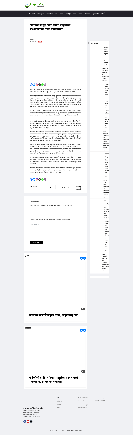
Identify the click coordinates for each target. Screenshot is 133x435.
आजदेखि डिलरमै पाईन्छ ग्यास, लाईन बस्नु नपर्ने (53, 315)
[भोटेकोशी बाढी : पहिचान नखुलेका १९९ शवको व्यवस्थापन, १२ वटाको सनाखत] (96, 49)
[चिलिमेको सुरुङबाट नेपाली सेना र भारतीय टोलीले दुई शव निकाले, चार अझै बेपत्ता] (97, 155)
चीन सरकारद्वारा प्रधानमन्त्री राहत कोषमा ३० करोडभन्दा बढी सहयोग (106, 208)
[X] (39, 84)
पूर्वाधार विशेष (50, 14)
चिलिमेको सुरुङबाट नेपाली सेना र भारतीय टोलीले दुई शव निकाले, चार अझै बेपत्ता (107, 163)
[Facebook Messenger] (34, 84)
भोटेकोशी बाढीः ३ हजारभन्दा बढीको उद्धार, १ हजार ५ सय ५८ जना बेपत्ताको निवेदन (107, 94)
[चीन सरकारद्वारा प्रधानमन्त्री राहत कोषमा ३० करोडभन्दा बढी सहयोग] (96, 202)
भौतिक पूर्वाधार (40, 14)
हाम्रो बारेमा (59, 401)
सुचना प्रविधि (96, 14)
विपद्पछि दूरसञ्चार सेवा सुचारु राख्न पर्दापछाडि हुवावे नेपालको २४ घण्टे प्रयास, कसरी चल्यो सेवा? (107, 233)
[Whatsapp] (42, 84)
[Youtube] (28, 421)
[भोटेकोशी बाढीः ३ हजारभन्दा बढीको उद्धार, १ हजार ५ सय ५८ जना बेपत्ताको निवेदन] (96, 86)
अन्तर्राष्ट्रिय (68, 14)
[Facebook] (31, 84)
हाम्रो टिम (59, 404)
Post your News (82, 401)
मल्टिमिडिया (87, 14)
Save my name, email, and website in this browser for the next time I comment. (50, 219)
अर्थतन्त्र (61, 14)
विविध (102, 14)
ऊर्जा (33, 14)
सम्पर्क (58, 408)
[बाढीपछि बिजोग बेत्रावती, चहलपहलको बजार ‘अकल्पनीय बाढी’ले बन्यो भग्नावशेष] (96, 181)
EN (107, 14)
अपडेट (40, 41)
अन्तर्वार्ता (80, 14)
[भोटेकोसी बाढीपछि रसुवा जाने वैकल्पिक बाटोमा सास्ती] (97, 112)
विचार (74, 14)
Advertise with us (83, 397)
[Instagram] (37, 84)
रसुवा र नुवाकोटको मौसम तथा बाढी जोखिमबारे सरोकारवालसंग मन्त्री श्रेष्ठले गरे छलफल (105, 261)
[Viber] (45, 84)
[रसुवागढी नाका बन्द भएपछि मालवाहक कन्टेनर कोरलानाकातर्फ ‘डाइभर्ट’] (95, 69)
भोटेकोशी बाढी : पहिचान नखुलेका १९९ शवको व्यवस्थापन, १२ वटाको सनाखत (53, 379)
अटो (56, 14)
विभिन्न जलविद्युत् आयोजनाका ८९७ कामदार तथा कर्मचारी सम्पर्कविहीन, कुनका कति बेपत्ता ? (106, 139)
